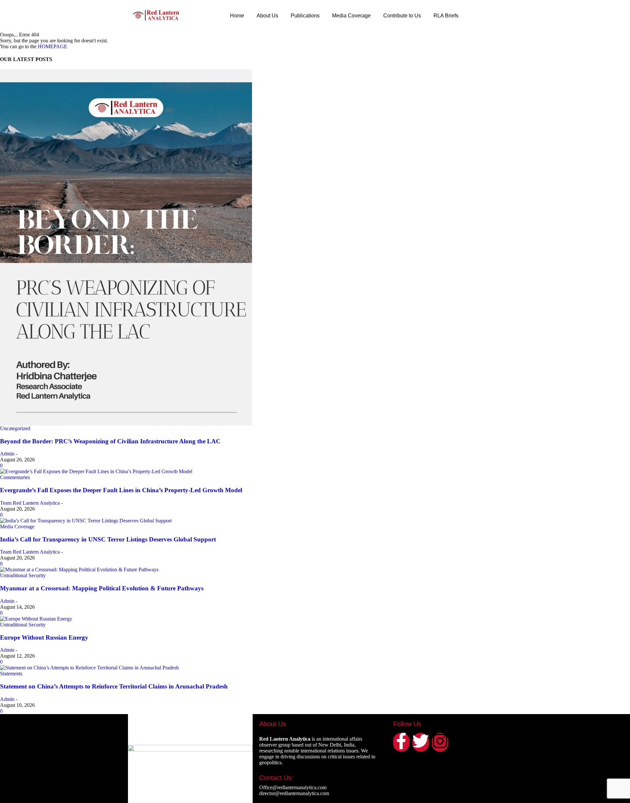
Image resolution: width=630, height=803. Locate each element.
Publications (305, 15)
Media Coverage (351, 15)
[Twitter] (420, 742)
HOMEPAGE (52, 46)
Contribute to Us (402, 15)
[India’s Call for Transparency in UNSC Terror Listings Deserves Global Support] (315, 521)
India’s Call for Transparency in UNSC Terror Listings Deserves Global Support (108, 539)
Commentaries (15, 477)
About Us (267, 15)
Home (237, 15)
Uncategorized (15, 428)
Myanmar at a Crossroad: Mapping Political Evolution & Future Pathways (101, 588)
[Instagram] (440, 742)
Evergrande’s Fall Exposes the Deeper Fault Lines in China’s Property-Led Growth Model (121, 490)
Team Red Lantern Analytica (30, 503)
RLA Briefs (445, 15)
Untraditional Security (23, 575)
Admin (7, 453)
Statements (11, 673)
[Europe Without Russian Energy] (315, 619)
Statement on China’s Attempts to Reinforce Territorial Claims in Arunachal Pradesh (114, 686)
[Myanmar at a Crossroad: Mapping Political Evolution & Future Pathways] (315, 570)
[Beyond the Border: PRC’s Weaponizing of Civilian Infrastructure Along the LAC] (315, 247)
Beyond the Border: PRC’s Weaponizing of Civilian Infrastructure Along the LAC (110, 441)
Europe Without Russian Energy (44, 637)
